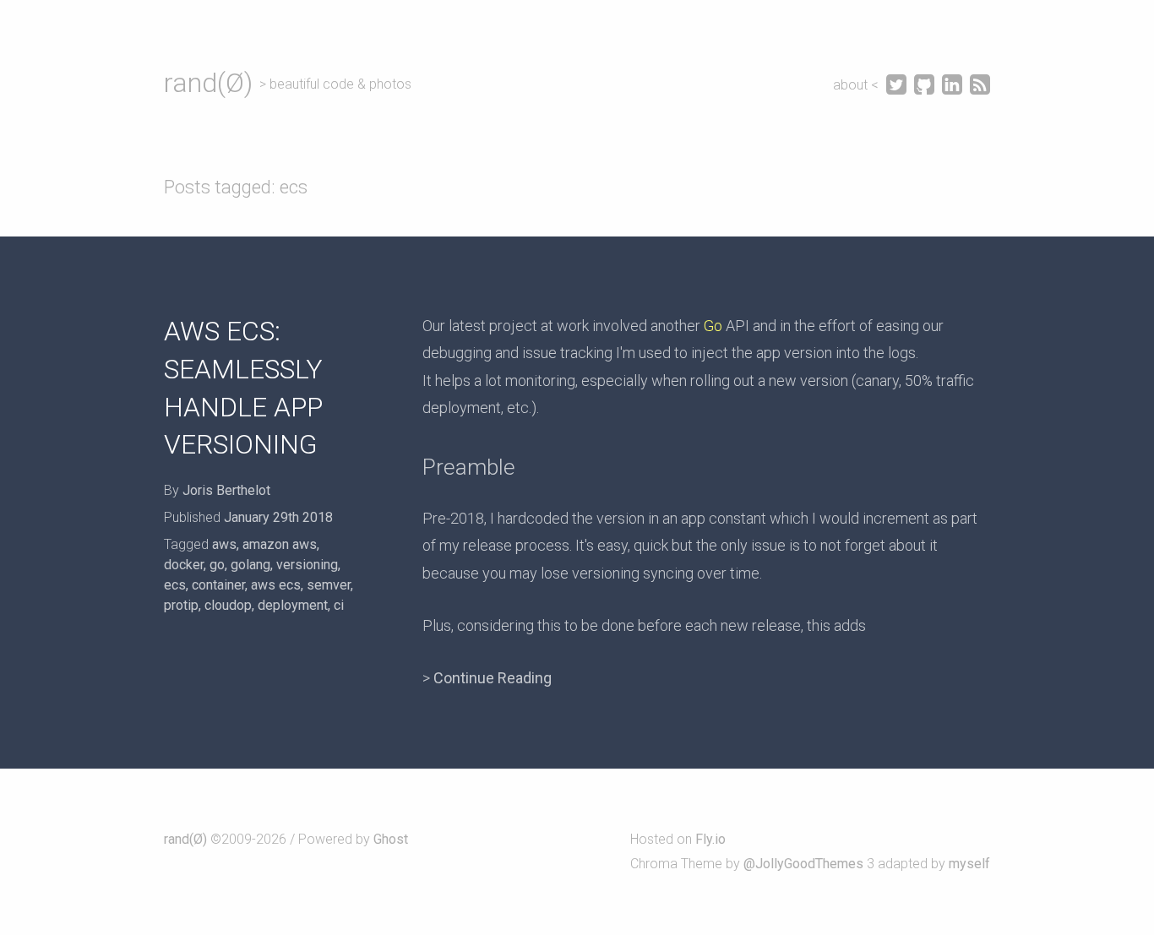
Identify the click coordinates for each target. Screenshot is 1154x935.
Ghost (390, 839)
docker (184, 565)
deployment (293, 605)
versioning (307, 565)
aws (224, 544)
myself (969, 864)
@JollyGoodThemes (803, 864)
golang (250, 565)
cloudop (228, 605)
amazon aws (279, 544)
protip (181, 605)
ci (339, 605)
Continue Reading (492, 678)
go (217, 565)
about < (857, 85)
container (218, 585)
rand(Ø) (208, 83)
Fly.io (710, 839)
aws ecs (276, 585)
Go (713, 325)
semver (329, 585)
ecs (175, 585)
